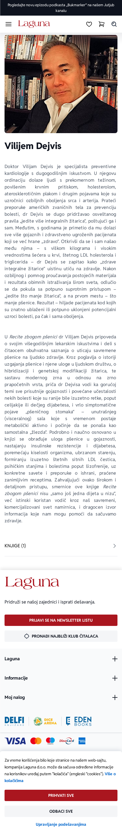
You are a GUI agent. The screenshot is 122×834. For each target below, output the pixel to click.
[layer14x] (82, 740)
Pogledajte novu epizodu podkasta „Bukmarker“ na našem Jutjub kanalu (61, 8)
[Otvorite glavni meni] (8, 24)
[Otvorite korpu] (101, 24)
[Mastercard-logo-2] (35, 740)
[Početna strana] (35, 24)
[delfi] (14, 721)
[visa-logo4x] (15, 740)
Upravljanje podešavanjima (61, 824)
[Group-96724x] (66, 740)
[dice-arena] (45, 721)
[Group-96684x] (78, 721)
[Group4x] (50, 740)
